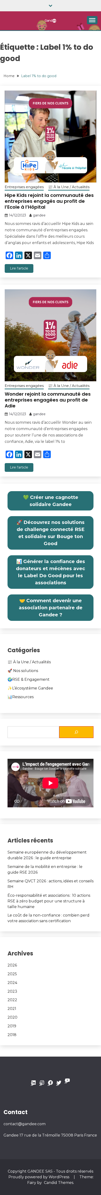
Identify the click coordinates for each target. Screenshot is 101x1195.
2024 (12, 982)
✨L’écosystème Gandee (30, 688)
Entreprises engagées (24, 187)
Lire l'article (19, 268)
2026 (12, 965)
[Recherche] (76, 732)
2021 (12, 1008)
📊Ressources (21, 697)
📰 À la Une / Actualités (68, 187)
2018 (12, 1035)
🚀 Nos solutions (23, 670)
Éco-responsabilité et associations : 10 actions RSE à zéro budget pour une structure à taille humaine (49, 901)
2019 (12, 1026)
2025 (12, 974)
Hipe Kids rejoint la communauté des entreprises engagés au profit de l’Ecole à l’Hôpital (49, 201)
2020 (12, 1017)
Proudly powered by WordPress (39, 1177)
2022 (12, 1000)
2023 (12, 991)
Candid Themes (58, 1182)
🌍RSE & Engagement (29, 679)
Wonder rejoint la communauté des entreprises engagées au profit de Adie (48, 400)
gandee (39, 215)
